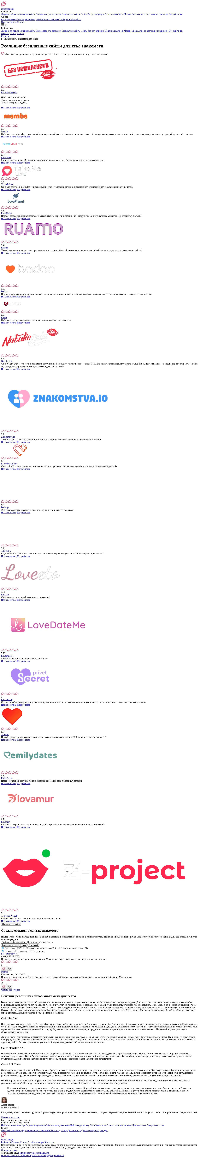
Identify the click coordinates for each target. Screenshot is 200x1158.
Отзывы (5, 22)
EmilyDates (6, 778)
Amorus (5, 734)
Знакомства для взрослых (48, 14)
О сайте (31, 1142)
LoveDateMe (7, 656)
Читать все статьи (10, 1117)
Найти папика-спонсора (13, 1125)
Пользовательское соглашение (16, 1155)
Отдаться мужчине (35, 1125)
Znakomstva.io (8, 437)
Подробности (23, 107)
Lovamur (5, 822)
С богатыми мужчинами (57, 1125)
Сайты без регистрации (93, 14)
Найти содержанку (79, 1125)
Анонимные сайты (26, 14)
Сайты (13, 22)
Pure (68, 19)
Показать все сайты (11, 924)
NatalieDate (6, 361)
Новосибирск (34, 1130)
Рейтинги (6, 1142)
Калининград (75, 1130)
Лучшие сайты (8, 14)
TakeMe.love (42, 19)
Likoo (4, 317)
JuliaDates (6, 551)
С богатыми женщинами (119, 1125)
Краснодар (102, 1130)
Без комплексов (9, 19)
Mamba (20, 19)
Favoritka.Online (9, 463)
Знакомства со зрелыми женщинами (150, 14)
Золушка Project (9, 916)
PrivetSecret (6, 699)
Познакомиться (8, 107)
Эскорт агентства (155, 1125)
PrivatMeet (30, 19)
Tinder (62, 19)
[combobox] (40, 942)
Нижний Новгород (50, 1130)
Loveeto (5, 594)
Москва (5, 1130)
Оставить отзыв (9, 1150)
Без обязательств (98, 1125)
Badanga (5, 507)
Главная (5, 36)
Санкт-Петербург (18, 1130)
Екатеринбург (90, 1130)
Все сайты (76, 19)
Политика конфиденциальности (48, 1155)
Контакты (49, 1142)
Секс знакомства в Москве (118, 14)
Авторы (40, 1142)
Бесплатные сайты (71, 14)
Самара (64, 1130)
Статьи (20, 22)
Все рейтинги (176, 14)
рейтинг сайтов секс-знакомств (33, 1153)
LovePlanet (53, 19)
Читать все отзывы (10, 989)
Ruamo (4, 247)
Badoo (4, 291)
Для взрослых (139, 1125)
